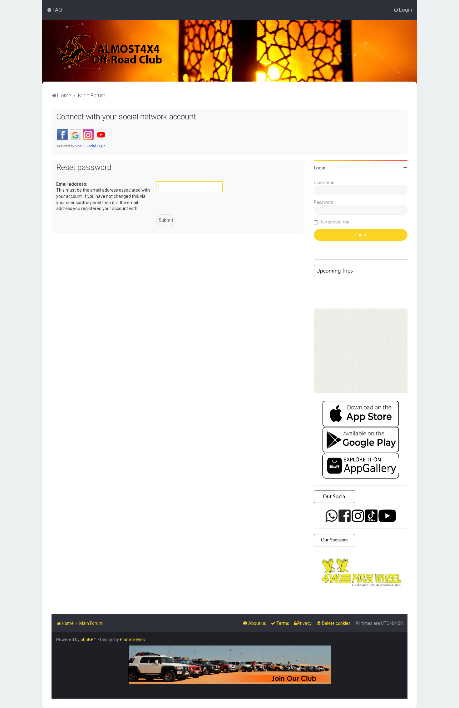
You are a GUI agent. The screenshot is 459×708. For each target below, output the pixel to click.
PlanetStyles (132, 639)
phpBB (87, 639)
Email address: (71, 184)
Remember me (334, 221)
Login (319, 167)
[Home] (111, 50)
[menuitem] (54, 9)
